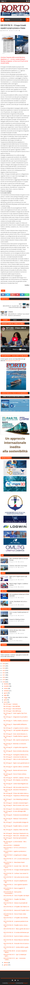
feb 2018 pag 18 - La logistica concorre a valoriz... (16, 728)
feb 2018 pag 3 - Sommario (11, 704)
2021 (3, 675)
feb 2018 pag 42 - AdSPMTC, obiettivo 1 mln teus (16, 777)
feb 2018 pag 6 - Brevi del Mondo (12, 708)
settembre (6, 690)
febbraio (6, 962)
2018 (3, 682)
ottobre (6, 688)
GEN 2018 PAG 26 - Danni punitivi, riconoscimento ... (13, 892)
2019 (3, 679)
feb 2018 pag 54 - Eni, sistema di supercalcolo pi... (16, 809)
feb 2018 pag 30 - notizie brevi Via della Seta (15, 757)
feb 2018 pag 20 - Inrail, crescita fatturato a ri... (16, 734)
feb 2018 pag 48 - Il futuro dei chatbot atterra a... (16, 793)
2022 (3, 672)
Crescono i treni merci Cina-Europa (18, 565)
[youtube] (28, 1)
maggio (6, 697)
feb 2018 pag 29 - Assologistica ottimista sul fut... (16, 754)
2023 (3, 670)
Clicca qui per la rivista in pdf (12, 360)
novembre (6, 686)
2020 (3, 677)
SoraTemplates (11, 983)
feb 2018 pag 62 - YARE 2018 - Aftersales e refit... (16, 835)
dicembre (6, 684)
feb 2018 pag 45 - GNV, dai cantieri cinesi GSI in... (16, 787)
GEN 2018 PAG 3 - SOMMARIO (12, 845)
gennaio (6, 965)
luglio (5, 695)
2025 (3, 666)
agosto (6, 693)
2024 (3, 668)
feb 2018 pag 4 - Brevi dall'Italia (12, 706)
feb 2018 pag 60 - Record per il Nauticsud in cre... (16, 833)
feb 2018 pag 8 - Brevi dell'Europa (12, 711)
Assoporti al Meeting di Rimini (16, 619)
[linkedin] (17, 980)
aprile (5, 700)
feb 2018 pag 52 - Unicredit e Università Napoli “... (16, 803)
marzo (5, 702)
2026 (3, 663)
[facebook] (27, 1)
